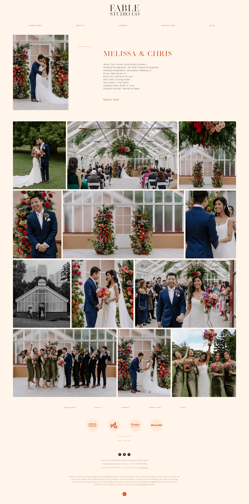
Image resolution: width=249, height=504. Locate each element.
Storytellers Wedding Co (139, 70)
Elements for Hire (124, 76)
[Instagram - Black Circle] (124, 454)
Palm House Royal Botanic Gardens (129, 64)
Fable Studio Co (118, 73)
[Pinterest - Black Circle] (129, 454)
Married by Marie (131, 88)
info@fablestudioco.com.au (115, 464)
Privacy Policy (143, 467)
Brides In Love (127, 85)
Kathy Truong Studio (119, 79)
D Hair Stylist (122, 82)
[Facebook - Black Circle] (119, 454)
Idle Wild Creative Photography (143, 67)
